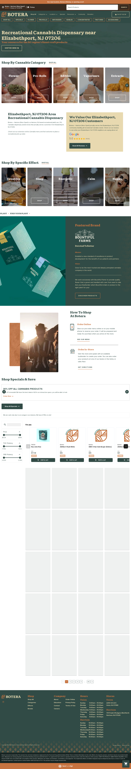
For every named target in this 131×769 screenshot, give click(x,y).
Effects (30, 705)
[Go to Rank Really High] (65, 766)
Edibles (65, 76)
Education (90, 14)
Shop (13, 97)
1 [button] (66, 681)
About (56, 699)
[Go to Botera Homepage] (15, 14)
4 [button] (77, 681)
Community (81, 14)
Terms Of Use (125, 745)
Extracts (117, 76)
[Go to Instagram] (3, 702)
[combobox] (92, 7)
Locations (53, 14)
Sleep (39, 179)
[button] (18, 7)
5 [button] (81, 681)
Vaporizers (91, 76)
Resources (70, 14)
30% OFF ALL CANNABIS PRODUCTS (22, 389)
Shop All (33, 14)
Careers (57, 708)
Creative (14, 179)
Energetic (65, 179)
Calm (91, 179)
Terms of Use (70, 705)
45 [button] (88, 681)
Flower (14, 76)
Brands (30, 708)
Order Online (70, 699)
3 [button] (73, 681)
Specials (62, 14)
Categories (41, 14)
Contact (57, 705)
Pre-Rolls (39, 76)
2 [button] (70, 681)
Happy (117, 179)
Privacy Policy (70, 702)
